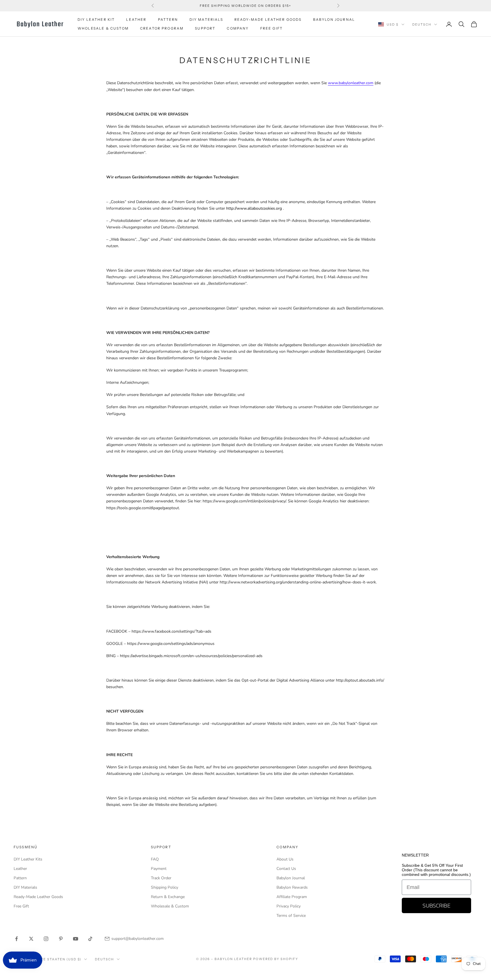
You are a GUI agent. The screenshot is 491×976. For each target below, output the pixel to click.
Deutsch (421, 24)
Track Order (161, 878)
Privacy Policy (288, 906)
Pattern (20, 878)
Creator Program (162, 28)
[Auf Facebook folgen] (16, 939)
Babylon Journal (290, 878)
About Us (285, 859)
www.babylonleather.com (350, 83)
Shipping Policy (164, 887)
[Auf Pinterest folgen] (61, 939)
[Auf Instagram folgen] (46, 939)
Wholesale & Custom (103, 28)
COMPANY (238, 28)
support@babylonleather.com (137, 938)
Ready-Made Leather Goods (38, 896)
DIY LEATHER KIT (96, 19)
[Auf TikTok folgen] (90, 939)
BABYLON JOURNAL (334, 19)
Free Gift (21, 906)
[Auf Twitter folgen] (31, 939)
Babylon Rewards (292, 887)
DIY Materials (25, 887)
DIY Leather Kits (28, 859)
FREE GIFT (271, 28)
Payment (159, 868)
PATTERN (168, 19)
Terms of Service (291, 915)
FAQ (155, 859)
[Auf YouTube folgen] (75, 939)
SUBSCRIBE (436, 905)
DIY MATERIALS (206, 19)
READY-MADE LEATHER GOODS (268, 19)
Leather (20, 868)
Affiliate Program (291, 896)
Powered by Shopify (275, 959)
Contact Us (286, 868)
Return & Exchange (168, 896)
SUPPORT (205, 28)
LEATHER (136, 19)
